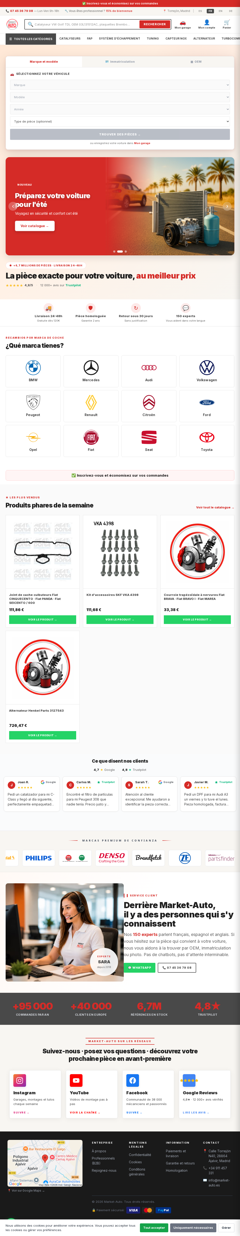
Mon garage (142, 143)
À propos (99, 1151)
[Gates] (116, 858)
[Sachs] (152, 858)
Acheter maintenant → (40, 221)
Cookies (135, 1162)
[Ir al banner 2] (118, 251)
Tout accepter (154, 1227)
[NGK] (43, 858)
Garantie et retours (180, 1163)
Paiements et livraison (176, 1153)
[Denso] (79, 858)
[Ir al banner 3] (124, 251)
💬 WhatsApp (139, 967)
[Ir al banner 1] (114, 251)
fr (210, 11)
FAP (89, 38)
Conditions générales (137, 1171)
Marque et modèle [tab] (44, 61)
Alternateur (204, 38)
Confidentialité (140, 1155)
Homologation (177, 1170)
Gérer (226, 1227)
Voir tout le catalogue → (215, 507)
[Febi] (189, 858)
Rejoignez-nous (104, 1170)
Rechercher (155, 24)
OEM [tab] (196, 61)
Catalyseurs (69, 38)
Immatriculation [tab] (120, 61)
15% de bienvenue (119, 11)
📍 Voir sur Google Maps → (26, 1190)
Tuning (153, 38)
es (200, 11)
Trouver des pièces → (120, 134)
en (220, 11)
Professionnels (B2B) (103, 1160)
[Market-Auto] (12, 24)
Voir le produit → (42, 619)
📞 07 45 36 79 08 (176, 967)
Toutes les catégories (30, 39)
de (230, 11)
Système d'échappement (119, 38)
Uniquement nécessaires (193, 1227)
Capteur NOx (176, 38)
